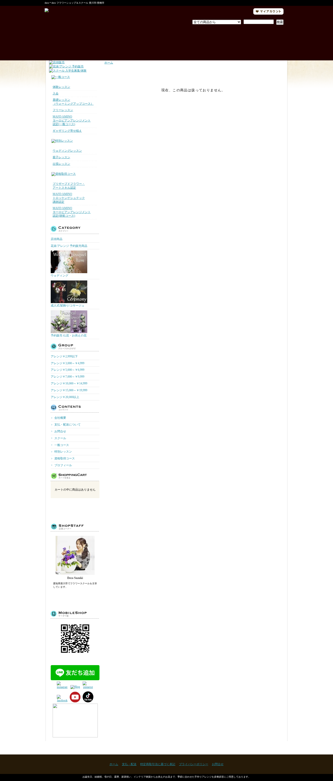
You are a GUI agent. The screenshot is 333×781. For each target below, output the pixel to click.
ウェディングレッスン (67, 150)
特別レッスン (63, 451)
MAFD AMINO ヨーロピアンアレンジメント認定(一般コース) (72, 120)
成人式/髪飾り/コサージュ (67, 305)
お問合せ (213, 41)
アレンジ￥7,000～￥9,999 (67, 376)
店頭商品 (56, 239)
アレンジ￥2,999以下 (64, 356)
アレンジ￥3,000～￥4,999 (67, 363)
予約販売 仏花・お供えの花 (69, 335)
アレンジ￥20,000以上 (65, 397)
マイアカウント (268, 11)
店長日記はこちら (75, 597)
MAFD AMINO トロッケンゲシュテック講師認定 (69, 197)
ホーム (72, 41)
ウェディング (59, 275)
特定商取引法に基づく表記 (157, 764)
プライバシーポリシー (193, 764)
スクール (60, 438)
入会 (56, 93)
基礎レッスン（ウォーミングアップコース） (73, 101)
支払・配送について (119, 41)
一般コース (61, 445)
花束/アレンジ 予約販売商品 (69, 246)
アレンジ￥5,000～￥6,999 (67, 370)
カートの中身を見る (75, 510)
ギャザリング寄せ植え (67, 130)
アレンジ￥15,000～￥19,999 (69, 390)
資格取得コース (64, 458)
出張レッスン (61, 164)
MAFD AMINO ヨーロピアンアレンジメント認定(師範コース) (72, 211)
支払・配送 (129, 764)
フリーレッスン (63, 110)
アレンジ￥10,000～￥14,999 (69, 383)
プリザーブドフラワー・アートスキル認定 (69, 185)
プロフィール (166, 41)
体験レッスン (61, 87)
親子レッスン (61, 157)
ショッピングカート (259, 41)
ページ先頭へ (274, 747)
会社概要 (60, 417)
